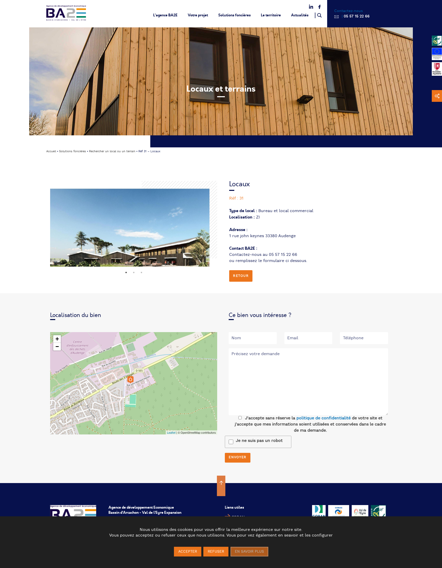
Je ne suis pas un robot (259, 441)
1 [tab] (126, 272)
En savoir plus (249, 551)
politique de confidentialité (323, 418)
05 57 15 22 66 (357, 16)
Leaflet (171, 432)
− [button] (57, 346)
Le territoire (271, 15)
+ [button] (57, 339)
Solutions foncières (234, 15)
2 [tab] (133, 272)
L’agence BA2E (165, 15)
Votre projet (198, 15)
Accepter (187, 551)
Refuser (216, 551)
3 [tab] (141, 272)
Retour (241, 276)
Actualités (299, 15)
